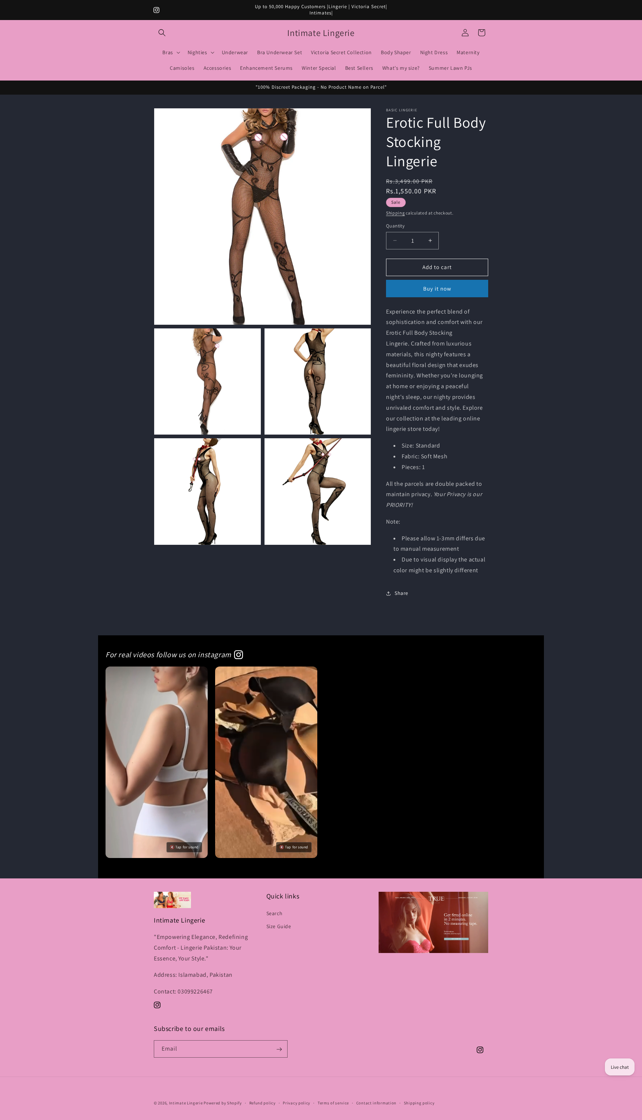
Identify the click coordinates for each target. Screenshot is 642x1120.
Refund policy (262, 1102)
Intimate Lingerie (186, 1103)
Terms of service (333, 1102)
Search (274, 913)
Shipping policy (419, 1102)
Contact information (376, 1102)
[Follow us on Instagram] (238, 654)
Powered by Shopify (223, 1103)
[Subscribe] (279, 1049)
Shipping (395, 213)
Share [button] (401, 593)
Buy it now (437, 288)
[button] (162, 32)
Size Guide (278, 926)
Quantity (395, 226)
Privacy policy (296, 1102)
